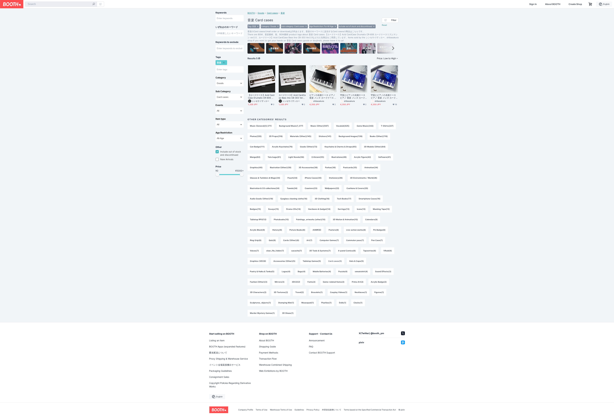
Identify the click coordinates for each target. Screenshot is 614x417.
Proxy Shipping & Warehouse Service (228, 358)
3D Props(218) (276, 136)
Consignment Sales (219, 377)
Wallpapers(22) (332, 188)
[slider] (217, 174)
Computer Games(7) (329, 240)
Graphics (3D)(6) (258, 261)
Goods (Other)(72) (308, 146)
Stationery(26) (336, 178)
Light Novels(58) (296, 157)
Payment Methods (268, 352)
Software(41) (384, 157)
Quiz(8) (272, 240)
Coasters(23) (311, 188)
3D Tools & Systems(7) (320, 250)
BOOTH (251, 13)
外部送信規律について (331, 410)
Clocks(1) (358, 302)
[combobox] (61, 4)
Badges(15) (255, 209)
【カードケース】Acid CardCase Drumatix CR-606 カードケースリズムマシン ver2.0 (261, 96)
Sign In (533, 4)
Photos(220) (256, 136)
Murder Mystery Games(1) (262, 313)
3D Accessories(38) (308, 167)
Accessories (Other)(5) (284, 261)
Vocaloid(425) (342, 126)
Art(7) (309, 240)
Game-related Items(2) (333, 282)
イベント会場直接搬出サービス (224, 364)
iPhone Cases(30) (313, 178)
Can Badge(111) (257, 146)
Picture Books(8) (297, 230)
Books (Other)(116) (379, 136)
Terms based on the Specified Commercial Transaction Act (370, 410)
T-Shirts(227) (387, 126)
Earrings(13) (344, 209)
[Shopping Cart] (590, 4)
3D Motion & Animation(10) (345, 219)
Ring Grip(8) (255, 240)
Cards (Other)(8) (291, 240)
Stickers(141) (325, 136)
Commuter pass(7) (355, 240)
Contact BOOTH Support (322, 352)
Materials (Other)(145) (300, 136)
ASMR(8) (317, 230)
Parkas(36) (330, 167)
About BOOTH (552, 4)
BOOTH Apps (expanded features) (227, 346)
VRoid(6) (387, 250)
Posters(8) (334, 230)
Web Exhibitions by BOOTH (273, 370)
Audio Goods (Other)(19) (261, 198)
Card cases (272, 13)
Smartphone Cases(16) (369, 198)
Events (219, 105)
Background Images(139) (350, 136)
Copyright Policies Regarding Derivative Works (230, 385)
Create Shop (575, 4)
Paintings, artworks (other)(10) (310, 219)
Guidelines (299, 410)
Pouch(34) (292, 178)
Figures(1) (379, 292)
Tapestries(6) (369, 250)
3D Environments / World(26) (363, 178)
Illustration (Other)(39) (280, 167)
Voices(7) (254, 250)
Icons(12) (361, 209)
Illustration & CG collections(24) (264, 188)
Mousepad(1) (307, 302)
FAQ (311, 346)
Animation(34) (371, 167)
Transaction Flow (268, 358)
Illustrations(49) (339, 157)
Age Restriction (224, 133)
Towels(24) (292, 188)
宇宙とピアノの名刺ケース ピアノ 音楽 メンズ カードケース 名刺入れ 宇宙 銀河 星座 (353, 96)
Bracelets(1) (317, 292)
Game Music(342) (365, 126)
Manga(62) (255, 157)
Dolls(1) (342, 302)
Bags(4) (301, 271)
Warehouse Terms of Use (281, 410)
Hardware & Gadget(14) (319, 209)
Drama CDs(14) (293, 209)
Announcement (317, 340)
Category (221, 77)
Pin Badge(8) (379, 230)
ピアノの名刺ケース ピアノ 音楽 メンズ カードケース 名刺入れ (322, 96)
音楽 (283, 13)
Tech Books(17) (344, 198)
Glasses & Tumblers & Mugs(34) (265, 178)
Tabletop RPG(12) (258, 219)
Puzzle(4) (342, 271)
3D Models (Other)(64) (375, 146)
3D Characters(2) (258, 292)
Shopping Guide (267, 346)
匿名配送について (218, 352)
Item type (221, 119)
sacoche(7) (296, 250)
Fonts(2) (311, 282)
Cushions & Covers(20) (357, 188)
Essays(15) (273, 209)
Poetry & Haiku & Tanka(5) (262, 271)
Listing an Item (216, 340)
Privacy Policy (313, 410)
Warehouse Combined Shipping (275, 364)
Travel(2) (299, 292)
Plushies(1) (326, 302)
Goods (261, 13)
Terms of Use (261, 410)
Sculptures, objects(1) (260, 302)
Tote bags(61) (274, 157)
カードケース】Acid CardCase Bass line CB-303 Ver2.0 (292, 96)
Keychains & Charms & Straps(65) (341, 146)
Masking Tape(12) (381, 209)
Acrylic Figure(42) (362, 157)
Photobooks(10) (281, 219)
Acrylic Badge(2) (379, 282)
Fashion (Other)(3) (258, 282)
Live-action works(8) (356, 230)
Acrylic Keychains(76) (282, 146)
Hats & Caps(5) (356, 261)
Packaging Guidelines (220, 370)
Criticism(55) (317, 157)
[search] (94, 4)
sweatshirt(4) (361, 271)
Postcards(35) (350, 167)
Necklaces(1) (361, 292)
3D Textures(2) (281, 292)
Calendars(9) (371, 219)
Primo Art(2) (357, 282)
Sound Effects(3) (383, 271)
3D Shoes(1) (288, 313)
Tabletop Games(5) (312, 261)
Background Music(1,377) (291, 126)
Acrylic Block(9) (257, 230)
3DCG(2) (296, 282)
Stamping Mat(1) (286, 302)
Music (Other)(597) (320, 126)
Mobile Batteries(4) (322, 271)
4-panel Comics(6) (347, 250)
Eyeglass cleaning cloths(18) (293, 198)
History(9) (277, 230)
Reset (384, 25)
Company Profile (245, 410)
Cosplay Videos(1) (338, 292)
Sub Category (223, 91)
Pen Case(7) (377, 240)
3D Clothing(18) (322, 198)
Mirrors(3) (279, 282)
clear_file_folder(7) (275, 250)
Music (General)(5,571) (261, 126)
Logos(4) (286, 271)
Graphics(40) (256, 167)
